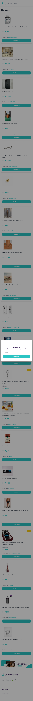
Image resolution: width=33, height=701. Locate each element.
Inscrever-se (16, 356)
